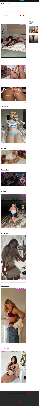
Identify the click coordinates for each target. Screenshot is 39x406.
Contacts (19, 397)
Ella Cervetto (4, 233)
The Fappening (31, 22)
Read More (25, 80)
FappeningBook (31, 21)
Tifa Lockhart (5, 170)
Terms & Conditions (19, 400)
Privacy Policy (19, 401)
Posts (20, 395)
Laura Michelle (5, 286)
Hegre (2, 85)
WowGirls (4, 148)
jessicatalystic (5, 106)
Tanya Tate (4, 63)
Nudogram (30, 23)
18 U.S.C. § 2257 (19, 403)
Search (22, 15)
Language (22, 395)
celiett (2, 22)
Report (19, 399)
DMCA (19, 402)
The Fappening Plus (18, 395)
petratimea (4, 191)
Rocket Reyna (5, 349)
